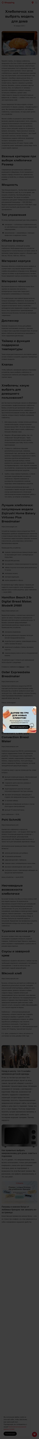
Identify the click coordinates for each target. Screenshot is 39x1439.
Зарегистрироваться (19, 727)
